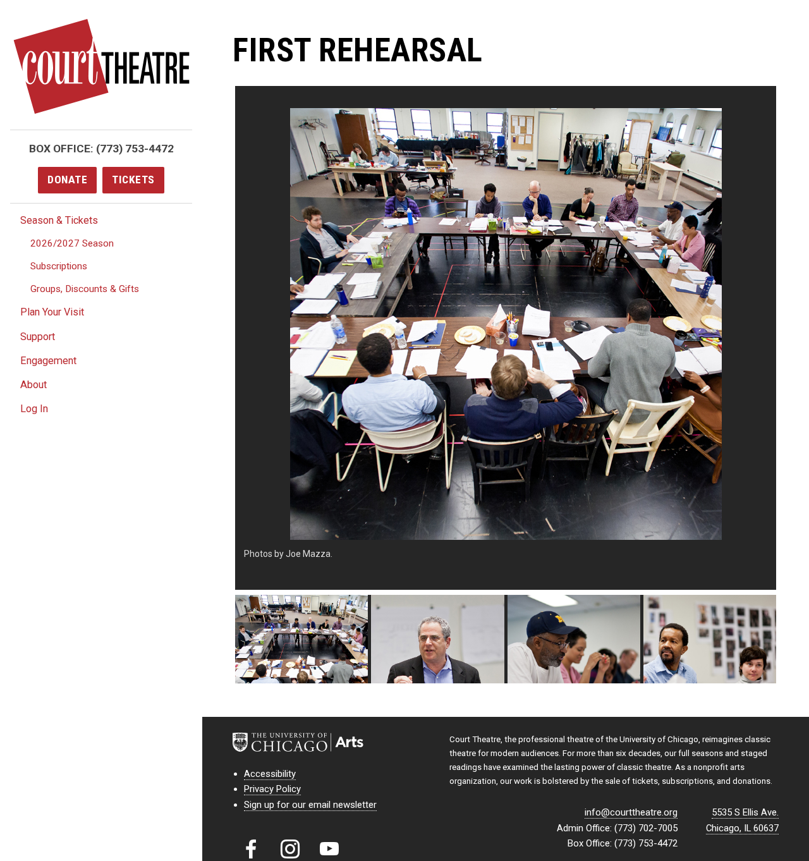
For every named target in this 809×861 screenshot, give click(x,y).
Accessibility (270, 773)
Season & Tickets (59, 220)
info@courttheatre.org (631, 812)
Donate (67, 179)
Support (37, 337)
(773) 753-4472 (135, 148)
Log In (34, 409)
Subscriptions (58, 266)
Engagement (48, 361)
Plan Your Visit (52, 312)
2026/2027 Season (72, 243)
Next (795, 338)
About (33, 385)
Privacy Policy (272, 789)
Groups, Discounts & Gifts (84, 289)
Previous (216, 338)
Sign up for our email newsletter (310, 804)
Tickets (133, 179)
